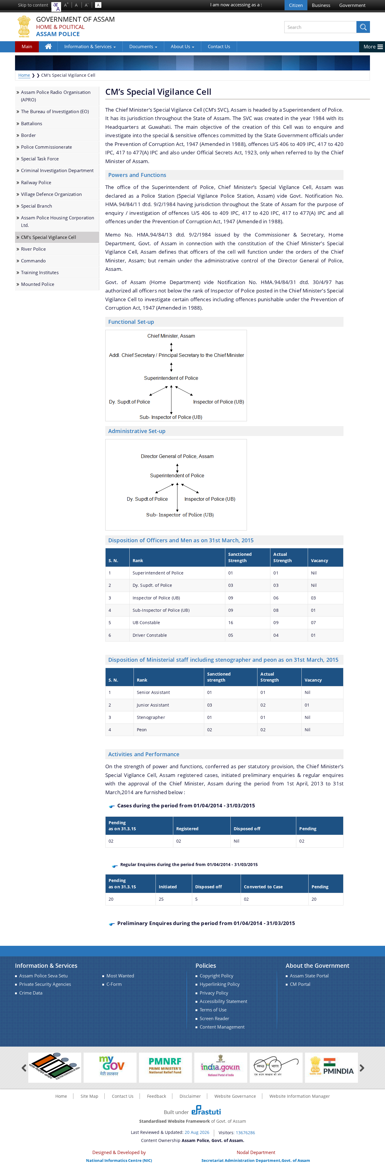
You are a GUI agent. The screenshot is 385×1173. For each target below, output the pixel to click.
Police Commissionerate (46, 147)
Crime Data (30, 993)
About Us (181, 46)
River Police (33, 249)
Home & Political (60, 26)
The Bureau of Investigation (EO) (55, 111)
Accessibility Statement (223, 1001)
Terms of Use (213, 1010)
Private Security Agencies (45, 984)
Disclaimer (190, 1096)
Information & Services (88, 46)
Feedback (156, 1096)
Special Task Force (40, 159)
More (370, 46)
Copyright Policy (216, 976)
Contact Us (219, 46)
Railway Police (36, 182)
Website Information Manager (300, 1096)
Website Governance (235, 1096)
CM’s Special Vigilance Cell (48, 237)
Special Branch (36, 206)
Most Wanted (120, 976)
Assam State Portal (309, 976)
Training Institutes (40, 272)
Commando (33, 261)
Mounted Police (37, 284)
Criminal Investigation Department (57, 170)
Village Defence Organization (51, 194)
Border (28, 135)
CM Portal (300, 984)
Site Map (89, 1096)
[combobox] (56, 7)
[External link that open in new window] (54, 1066)
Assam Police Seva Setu (43, 976)
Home (51, 50)
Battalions (31, 123)
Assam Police (58, 34)
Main (27, 46)
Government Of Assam (75, 19)
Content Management (222, 1027)
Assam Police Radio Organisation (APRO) (56, 96)
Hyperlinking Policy (220, 984)
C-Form (114, 984)
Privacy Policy (214, 993)
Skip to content (33, 5)
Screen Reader (214, 1018)
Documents (141, 46)
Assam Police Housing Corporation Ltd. (57, 221)
